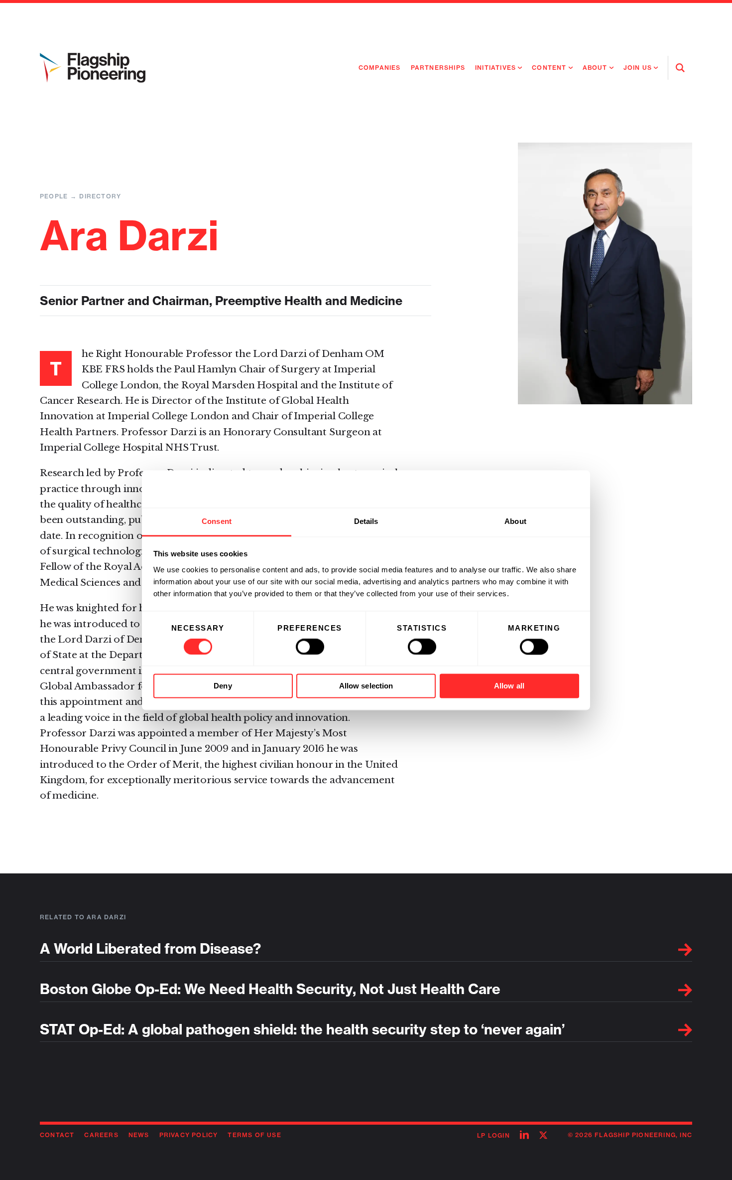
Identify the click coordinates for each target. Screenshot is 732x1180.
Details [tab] (366, 521)
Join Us (637, 67)
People (54, 196)
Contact (57, 1135)
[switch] (310, 647)
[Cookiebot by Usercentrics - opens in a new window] (535, 488)
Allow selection (366, 686)
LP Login (493, 1135)
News (138, 1135)
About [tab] (515, 521)
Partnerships (438, 67)
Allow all (509, 686)
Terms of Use (254, 1135)
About (595, 67)
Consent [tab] (217, 521)
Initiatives (495, 67)
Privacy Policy (188, 1135)
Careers (101, 1135)
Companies (380, 67)
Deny (223, 686)
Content (549, 67)
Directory (100, 196)
